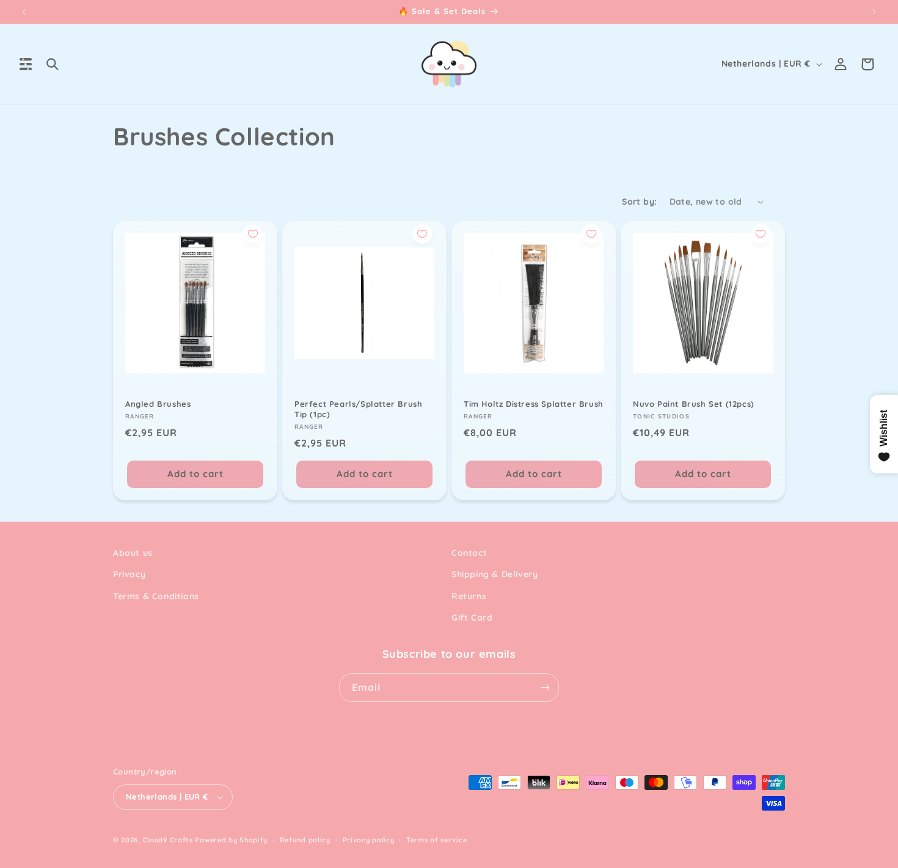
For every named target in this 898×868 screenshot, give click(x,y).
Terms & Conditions (156, 596)
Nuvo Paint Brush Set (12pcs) (693, 404)
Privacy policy (369, 840)
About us (133, 552)
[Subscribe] (544, 687)
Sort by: (639, 201)
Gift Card (471, 617)
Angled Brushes (158, 404)
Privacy (129, 574)
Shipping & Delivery (494, 574)
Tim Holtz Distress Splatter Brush (534, 404)
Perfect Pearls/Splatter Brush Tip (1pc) (358, 409)
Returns (468, 596)
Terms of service (436, 840)
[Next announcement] (874, 11)
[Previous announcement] (23, 11)
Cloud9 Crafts (168, 840)
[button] (25, 64)
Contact (469, 552)
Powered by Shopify (231, 840)
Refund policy (305, 840)
